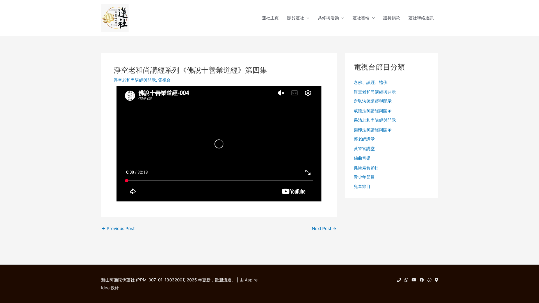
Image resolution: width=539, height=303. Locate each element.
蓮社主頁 (270, 17)
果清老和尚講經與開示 (375, 120)
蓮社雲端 (361, 17)
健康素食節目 (366, 167)
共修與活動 (328, 17)
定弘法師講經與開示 (373, 101)
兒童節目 (362, 186)
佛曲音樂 (362, 158)
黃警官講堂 (364, 148)
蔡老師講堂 (364, 139)
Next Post (324, 228)
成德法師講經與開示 (373, 110)
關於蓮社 (295, 17)
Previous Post (118, 228)
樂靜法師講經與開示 (373, 129)
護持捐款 (391, 17)
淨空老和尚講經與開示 (135, 80)
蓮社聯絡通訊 (421, 17)
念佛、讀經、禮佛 (370, 82)
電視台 (164, 80)
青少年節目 (364, 177)
